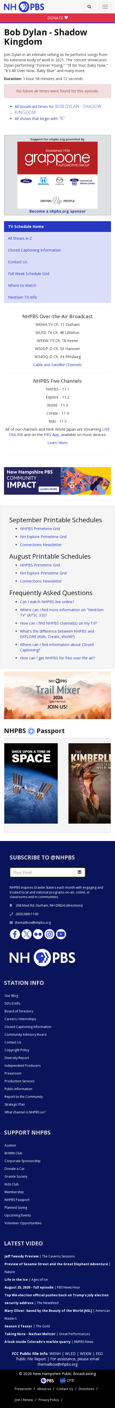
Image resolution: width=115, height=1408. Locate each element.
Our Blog (11, 995)
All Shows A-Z (20, 238)
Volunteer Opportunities (23, 1223)
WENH (55, 1353)
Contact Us (17, 261)
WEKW (85, 1353)
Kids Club (12, 1184)
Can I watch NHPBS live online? (47, 601)
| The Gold (27, 1326)
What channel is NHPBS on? (25, 1112)
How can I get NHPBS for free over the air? (57, 657)
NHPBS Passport (17, 1199)
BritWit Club (13, 1153)
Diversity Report (17, 1058)
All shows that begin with (40, 118)
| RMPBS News (49, 1341)
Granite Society (16, 1176)
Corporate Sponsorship (23, 1161)
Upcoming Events (18, 1215)
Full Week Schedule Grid (28, 273)
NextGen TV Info (22, 297)
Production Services (19, 1081)
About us (44, 1389)
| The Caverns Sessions (40, 1256)
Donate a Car (15, 1168)
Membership (14, 1192)
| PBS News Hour (42, 1287)
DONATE (55, 17)
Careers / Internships (20, 1019)
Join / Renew (24, 1400)
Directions (86, 1389)
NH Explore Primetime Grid (43, 536)
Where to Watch (22, 285)
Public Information (18, 1089)
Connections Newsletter (41, 544)
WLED (70, 1353)
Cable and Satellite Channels (57, 364)
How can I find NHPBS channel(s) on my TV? (58, 623)
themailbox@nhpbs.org (33, 922)
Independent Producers (23, 1065)
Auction (10, 1145)
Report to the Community (24, 1096)
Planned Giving (16, 1207)
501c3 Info (12, 1003)
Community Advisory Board (26, 1034)
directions (74, 905)
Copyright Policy (17, 1050)
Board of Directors (19, 1011)
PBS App (51, 434)
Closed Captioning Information (34, 250)
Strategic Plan (15, 1104)
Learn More (57, 442)
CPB (70, 1380)
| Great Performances (47, 1334)
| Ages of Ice (26, 1279)
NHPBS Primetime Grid (40, 528)
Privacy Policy (49, 1400)
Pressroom (13, 1073)
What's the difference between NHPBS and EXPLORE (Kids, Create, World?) (57, 634)
